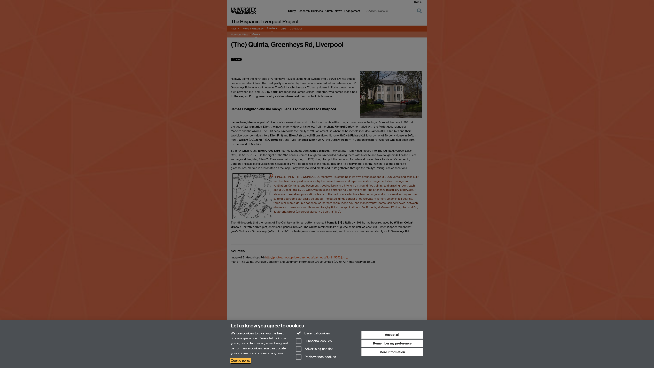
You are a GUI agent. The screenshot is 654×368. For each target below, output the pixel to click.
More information (392, 352)
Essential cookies (316, 333)
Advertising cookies (318, 349)
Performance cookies (320, 357)
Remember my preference (392, 343)
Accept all (392, 335)
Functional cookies (318, 341)
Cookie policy (241, 361)
